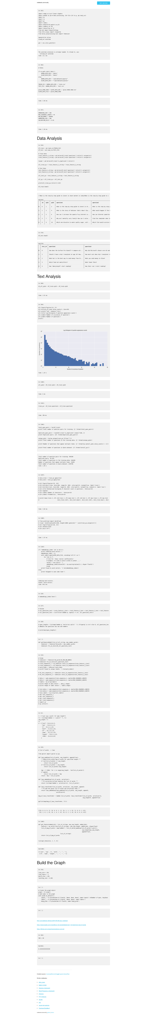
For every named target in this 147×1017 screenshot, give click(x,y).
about (52, 1012)
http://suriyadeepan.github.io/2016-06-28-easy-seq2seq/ (52, 921)
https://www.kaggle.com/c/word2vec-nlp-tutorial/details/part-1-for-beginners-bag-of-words (61, 925)
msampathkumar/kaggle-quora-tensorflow (57, 974)
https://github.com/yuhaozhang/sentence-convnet (50, 929)
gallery (48, 1012)
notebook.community (43, 2)
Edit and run (103, 3)
